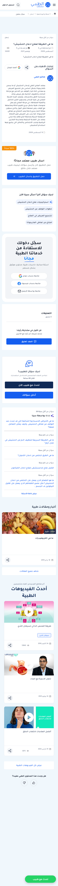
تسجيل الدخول (8, 5)
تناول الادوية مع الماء (40, 678)
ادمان (32, 14)
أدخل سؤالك (29, 395)
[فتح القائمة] (53, 5)
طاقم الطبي (39, 76)
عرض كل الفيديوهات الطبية (29, 765)
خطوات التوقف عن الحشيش (38, 208)
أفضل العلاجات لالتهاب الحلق (37, 731)
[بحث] (18, 5)
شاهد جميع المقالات (29, 571)
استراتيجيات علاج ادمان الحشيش (32, 202)
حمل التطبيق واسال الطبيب (31, 176)
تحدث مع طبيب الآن (29, 385)
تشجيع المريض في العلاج (40, 215)
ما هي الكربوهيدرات (44, 538)
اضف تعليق (27, 341)
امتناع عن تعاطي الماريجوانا (39, 222)
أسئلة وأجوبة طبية (43, 14)
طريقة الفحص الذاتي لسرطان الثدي (34, 626)
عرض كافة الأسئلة (29, 493)
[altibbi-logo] (41, 5)
